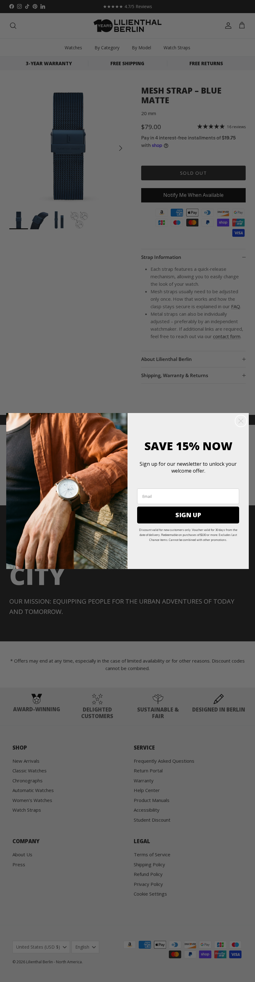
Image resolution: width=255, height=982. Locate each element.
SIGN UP (188, 515)
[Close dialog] (240, 421)
